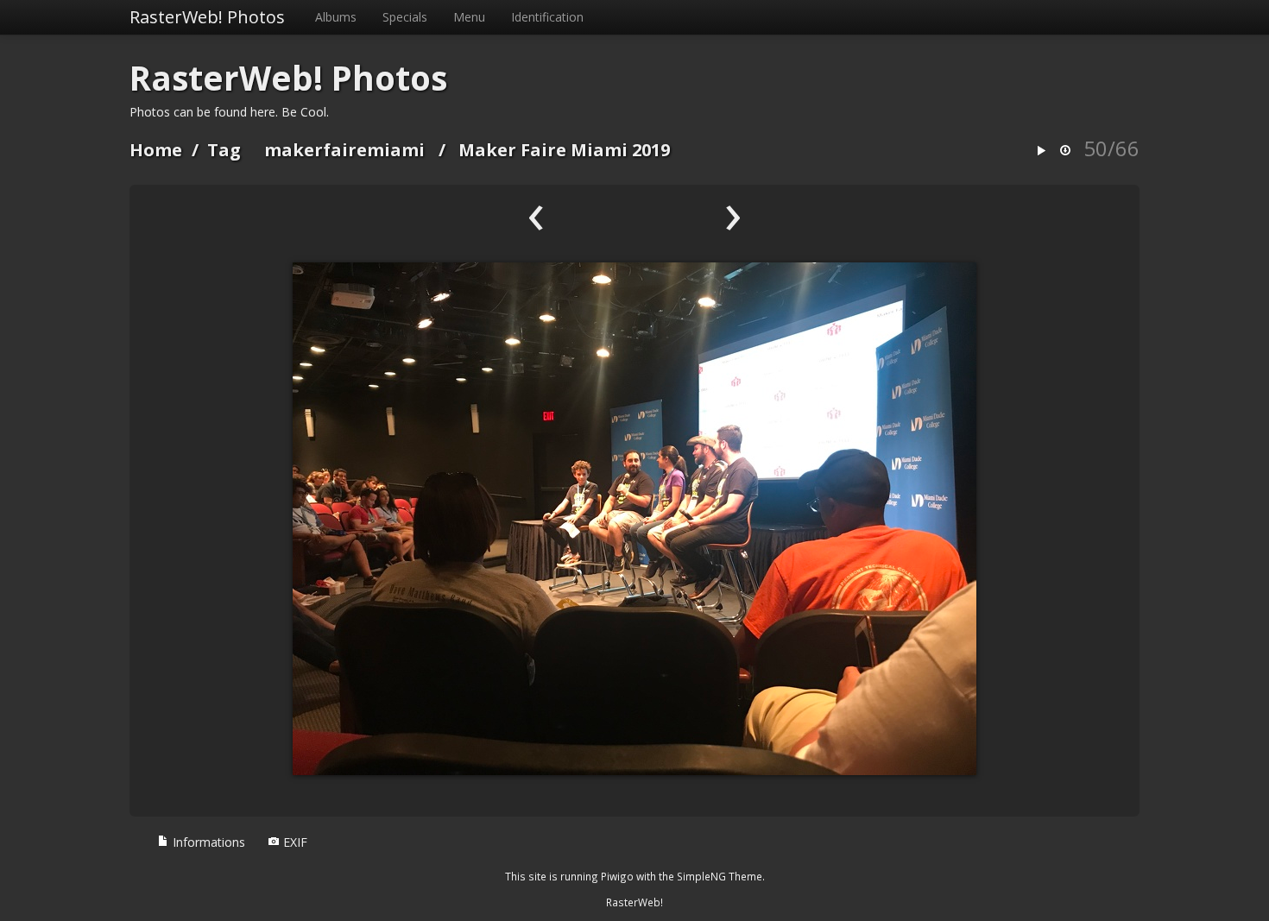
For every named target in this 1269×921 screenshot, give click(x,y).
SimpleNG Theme (719, 876)
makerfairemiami (344, 149)
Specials (404, 17)
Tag (224, 149)
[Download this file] (1065, 151)
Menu (469, 17)
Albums (336, 17)
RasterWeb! (634, 902)
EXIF (293, 842)
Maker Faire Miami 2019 (564, 149)
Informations (207, 842)
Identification (547, 17)
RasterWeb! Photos (207, 16)
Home (155, 149)
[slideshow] (1041, 151)
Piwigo (617, 876)
